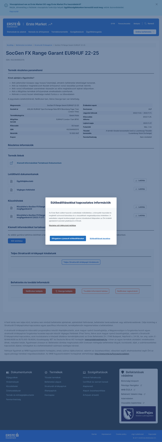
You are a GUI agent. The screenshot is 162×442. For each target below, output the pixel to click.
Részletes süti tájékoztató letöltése (62, 225)
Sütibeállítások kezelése (100, 238)
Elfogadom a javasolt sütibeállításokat (68, 238)
